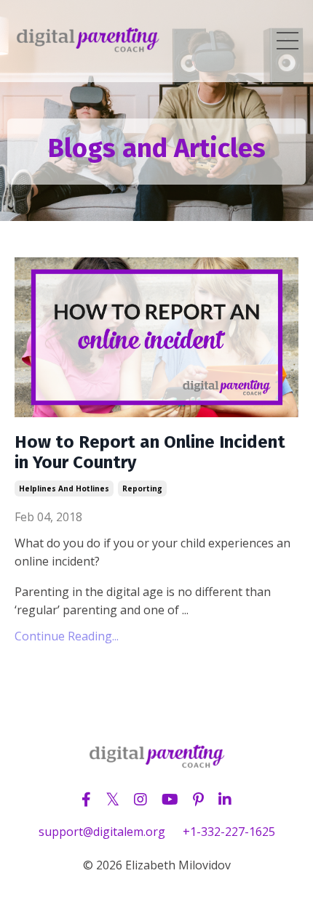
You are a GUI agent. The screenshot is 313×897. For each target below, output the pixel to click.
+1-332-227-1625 (229, 832)
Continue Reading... (67, 636)
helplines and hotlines (64, 488)
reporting (142, 488)
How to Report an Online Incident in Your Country (150, 452)
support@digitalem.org (102, 832)
